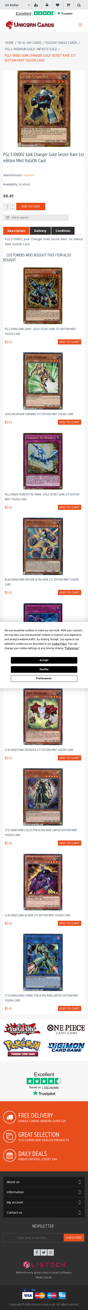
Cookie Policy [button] (59, 643)
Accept (44, 660)
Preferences (44, 678)
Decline (44, 669)
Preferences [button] (72, 648)
